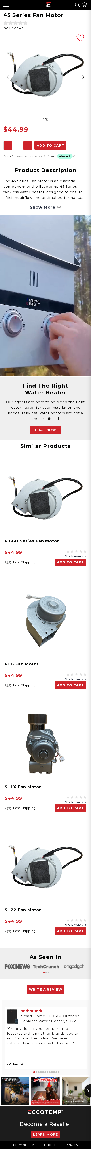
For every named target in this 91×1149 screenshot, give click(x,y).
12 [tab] (58, 1072)
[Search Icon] (76, 5)
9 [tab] (52, 1072)
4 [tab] (41, 1072)
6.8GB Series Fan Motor (32, 541)
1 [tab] (44, 972)
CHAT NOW (45, 430)
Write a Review (45, 989)
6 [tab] (45, 1072)
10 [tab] (54, 1072)
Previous (7, 76)
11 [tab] (56, 1072)
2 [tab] (46, 972)
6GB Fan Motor (22, 664)
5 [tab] (43, 1072)
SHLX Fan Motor (23, 787)
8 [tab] (50, 1072)
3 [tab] (48, 972)
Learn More (45, 1134)
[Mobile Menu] (6, 4)
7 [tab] (47, 1072)
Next (83, 76)
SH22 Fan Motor (23, 910)
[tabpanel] (45, 74)
